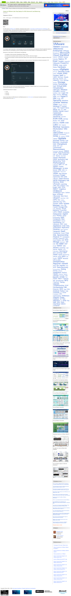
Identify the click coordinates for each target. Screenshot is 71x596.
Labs (55, 124)
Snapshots (61, 238)
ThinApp (65, 119)
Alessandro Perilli (59, 531)
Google (58, 98)
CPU (55, 200)
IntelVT (66, 111)
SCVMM (62, 277)
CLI (61, 292)
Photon (59, 216)
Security (57, 100)
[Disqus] (27, 113)
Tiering (62, 282)
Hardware (62, 67)
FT (61, 237)
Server (55, 249)
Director (56, 289)
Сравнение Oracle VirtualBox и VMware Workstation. (59, 497)
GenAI (55, 158)
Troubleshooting (58, 285)
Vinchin (55, 59)
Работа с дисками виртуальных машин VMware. (61, 499)
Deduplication (59, 262)
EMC (59, 93)
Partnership (62, 84)
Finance (56, 237)
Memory (56, 123)
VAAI (62, 302)
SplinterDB (56, 177)
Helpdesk (56, 299)
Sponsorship (62, 235)
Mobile (55, 170)
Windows (65, 100)
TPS (58, 108)
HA (68, 180)
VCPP (55, 153)
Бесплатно (63, 251)
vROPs (62, 200)
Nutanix (56, 70)
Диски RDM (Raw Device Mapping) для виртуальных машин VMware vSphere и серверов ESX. (61, 502)
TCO (66, 277)
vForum (56, 184)
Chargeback (62, 144)
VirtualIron (57, 115)
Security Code (63, 71)
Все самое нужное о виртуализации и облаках (19, 4)
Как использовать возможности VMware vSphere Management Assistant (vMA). (60, 522)
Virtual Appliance (59, 209)
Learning (64, 184)
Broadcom (56, 53)
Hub (67, 291)
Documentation (56, 269)
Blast (63, 219)
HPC (60, 294)
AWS (60, 164)
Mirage (56, 242)
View (55, 104)
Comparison (57, 219)
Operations (65, 127)
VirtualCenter (60, 280)
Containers (65, 237)
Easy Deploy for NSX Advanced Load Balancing (39, 28)
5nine (55, 67)
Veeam (56, 46)
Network (61, 151)
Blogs (55, 110)
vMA (64, 246)
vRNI (54, 185)
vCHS (64, 249)
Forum (55, 203)
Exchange (60, 253)
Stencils (56, 202)
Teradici (61, 61)
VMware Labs (12, 28)
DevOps (66, 80)
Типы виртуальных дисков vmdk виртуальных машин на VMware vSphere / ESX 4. (61, 487)
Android (56, 291)
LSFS (55, 212)
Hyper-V (64, 96)
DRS (62, 177)
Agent (65, 214)
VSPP (60, 258)
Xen (54, 95)
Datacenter (57, 214)
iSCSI (55, 180)
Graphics (62, 189)
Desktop (56, 229)
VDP (65, 244)
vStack (60, 57)
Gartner (65, 57)
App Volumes (63, 173)
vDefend (63, 136)
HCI (66, 170)
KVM (65, 79)
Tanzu (55, 139)
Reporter (57, 263)
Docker (55, 82)
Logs (67, 248)
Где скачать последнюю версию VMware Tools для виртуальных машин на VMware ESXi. (61, 505)
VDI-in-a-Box (57, 260)
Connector (57, 233)
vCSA (63, 187)
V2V (57, 154)
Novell (61, 111)
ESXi (55, 118)
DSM (67, 123)
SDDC (55, 166)
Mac (54, 302)
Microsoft (64, 53)
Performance (59, 163)
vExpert (56, 198)
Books (55, 121)
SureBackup (57, 192)
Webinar (64, 102)
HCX (60, 125)
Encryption (57, 221)
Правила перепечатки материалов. (29, 588)
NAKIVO (55, 57)
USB (66, 164)
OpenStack (63, 198)
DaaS (55, 254)
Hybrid (60, 255)
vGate (59, 73)
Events (65, 105)
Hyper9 (62, 108)
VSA (63, 222)
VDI (54, 96)
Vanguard (56, 231)
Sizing (63, 269)
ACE (54, 265)
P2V (59, 121)
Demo (60, 249)
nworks (62, 265)
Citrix (55, 65)
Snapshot (57, 272)
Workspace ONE (63, 159)
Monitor (65, 274)
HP (65, 75)
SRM (59, 170)
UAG (58, 186)
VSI (62, 98)
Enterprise (57, 51)
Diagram (56, 297)
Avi (54, 131)
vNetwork (56, 224)
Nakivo (61, 59)
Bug (60, 202)
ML (65, 287)
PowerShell (63, 210)
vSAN (61, 122)
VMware (59, 44)
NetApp (64, 95)
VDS (64, 299)
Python (62, 291)
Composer (56, 305)
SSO (61, 224)
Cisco (54, 73)
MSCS (63, 304)
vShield (65, 263)
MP (67, 242)
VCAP (66, 285)
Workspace (56, 175)
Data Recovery (62, 267)
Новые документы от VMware (59, 553)
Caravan (64, 106)
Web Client (64, 196)
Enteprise (61, 274)
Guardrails (56, 292)
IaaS (61, 75)
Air (61, 300)
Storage (61, 82)
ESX (60, 118)
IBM (54, 98)
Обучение (56, 196)
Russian (56, 141)
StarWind (64, 55)
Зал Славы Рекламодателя (61, 32)
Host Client (63, 156)
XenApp (55, 238)
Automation (57, 227)
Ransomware (59, 149)
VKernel (60, 104)
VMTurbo (56, 90)
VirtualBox (56, 91)
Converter (56, 171)
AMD (59, 187)
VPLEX (55, 256)
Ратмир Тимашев (59, 535)
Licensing (62, 248)
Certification (62, 134)
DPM (64, 301)
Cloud (56, 55)
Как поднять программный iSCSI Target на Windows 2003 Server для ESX (60, 517)
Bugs (65, 289)
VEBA (55, 173)
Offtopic (66, 51)
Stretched (55, 151)
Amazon (59, 94)
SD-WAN (65, 168)
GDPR (65, 65)
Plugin (62, 297)
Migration (56, 301)
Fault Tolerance (64, 229)
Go (58, 265)
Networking (57, 161)
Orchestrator (58, 287)
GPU (64, 256)
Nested (63, 221)
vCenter (56, 102)
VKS (65, 129)
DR (65, 205)
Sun (62, 109)
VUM (63, 226)
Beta (54, 253)
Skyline (58, 156)
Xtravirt (55, 111)
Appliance (57, 226)
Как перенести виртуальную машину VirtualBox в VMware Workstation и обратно (61, 508)
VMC (65, 109)
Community (57, 147)
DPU (60, 154)
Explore (64, 125)
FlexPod (64, 272)
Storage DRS (62, 207)
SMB (62, 240)
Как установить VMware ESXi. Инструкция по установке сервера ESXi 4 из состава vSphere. (61, 484)
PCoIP (54, 246)
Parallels (56, 75)
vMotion (55, 178)
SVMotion (65, 296)
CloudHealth (64, 142)
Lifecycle (55, 164)
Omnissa (65, 154)
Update (62, 138)
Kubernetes (64, 47)
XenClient (62, 242)
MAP (65, 253)
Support (62, 186)
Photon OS (63, 171)
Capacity (65, 278)
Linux (58, 96)
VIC (61, 299)
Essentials (61, 275)
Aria (54, 146)
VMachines (58, 49)
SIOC (61, 289)
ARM (63, 170)
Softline (55, 93)
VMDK (65, 224)
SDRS (65, 73)
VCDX (67, 136)
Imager (62, 175)
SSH (58, 302)
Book (54, 215)
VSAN (60, 65)
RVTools (55, 71)
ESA (68, 289)
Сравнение (57, 113)
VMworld (56, 63)
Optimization (57, 296)
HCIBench (57, 191)
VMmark (55, 134)
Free (67, 233)
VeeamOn (56, 80)
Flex (68, 301)
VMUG (66, 151)
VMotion (60, 270)
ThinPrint (56, 282)
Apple (54, 108)
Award (55, 248)
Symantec (62, 91)
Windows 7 (57, 106)
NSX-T (55, 189)
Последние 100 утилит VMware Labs (61, 545)
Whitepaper (57, 168)
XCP (54, 267)
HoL (68, 226)
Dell (54, 86)
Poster (55, 258)
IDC (59, 110)
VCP (58, 146)
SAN (65, 177)
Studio (55, 278)
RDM (66, 240)
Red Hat (55, 79)
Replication (65, 227)
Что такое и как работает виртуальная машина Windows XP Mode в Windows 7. (61, 511)
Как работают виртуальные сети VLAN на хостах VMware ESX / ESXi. (61, 492)
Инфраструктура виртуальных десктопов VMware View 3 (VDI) (60, 520)
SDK (67, 256)
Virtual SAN (61, 86)
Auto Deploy (57, 240)
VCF (62, 120)
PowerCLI (64, 63)
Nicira (67, 108)
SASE (55, 159)
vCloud (60, 194)
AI (59, 136)
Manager (58, 208)
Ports (62, 140)
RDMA (62, 182)
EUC (54, 156)
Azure (61, 79)
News (7, 8)
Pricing (55, 271)
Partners (62, 180)
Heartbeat (56, 304)
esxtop (58, 131)
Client (60, 212)
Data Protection (63, 153)
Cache (55, 207)
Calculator (56, 251)
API (63, 164)
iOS (54, 244)
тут (14, 98)
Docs (63, 192)
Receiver (65, 258)
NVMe (55, 136)
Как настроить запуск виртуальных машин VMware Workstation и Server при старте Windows (61, 495)
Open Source (64, 179)
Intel (61, 146)
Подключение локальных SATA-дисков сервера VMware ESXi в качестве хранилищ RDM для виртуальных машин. (61, 514)
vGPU (66, 238)
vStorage (56, 275)
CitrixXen (63, 116)
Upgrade (56, 284)
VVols (62, 205)
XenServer (56, 117)
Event (63, 233)
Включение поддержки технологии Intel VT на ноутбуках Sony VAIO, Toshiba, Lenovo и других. (61, 489)
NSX (54, 144)
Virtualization (58, 88)
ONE (54, 154)
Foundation (56, 294)
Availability (66, 212)
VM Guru (3, 8)
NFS (66, 280)
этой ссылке (30, 97)
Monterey (56, 182)
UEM (67, 198)
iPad (67, 265)
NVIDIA (55, 84)
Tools (63, 161)
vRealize (63, 90)
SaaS (63, 231)
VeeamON (67, 61)
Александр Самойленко (17, 588)
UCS (59, 256)
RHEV (59, 246)
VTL (64, 202)
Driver (64, 292)
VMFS (55, 77)
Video (61, 204)
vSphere (64, 69)
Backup (56, 127)
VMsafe (55, 274)
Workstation (58, 129)
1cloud (61, 80)
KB (54, 280)
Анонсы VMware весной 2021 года (60, 559)
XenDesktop (57, 222)
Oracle (66, 77)
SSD (62, 217)
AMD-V (60, 278)
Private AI (66, 133)
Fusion (61, 166)
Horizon (62, 157)
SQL (54, 235)
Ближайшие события (58, 36)
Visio (54, 208)
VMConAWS (58, 133)
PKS (59, 200)
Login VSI (64, 93)
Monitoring (66, 254)
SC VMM (60, 244)
